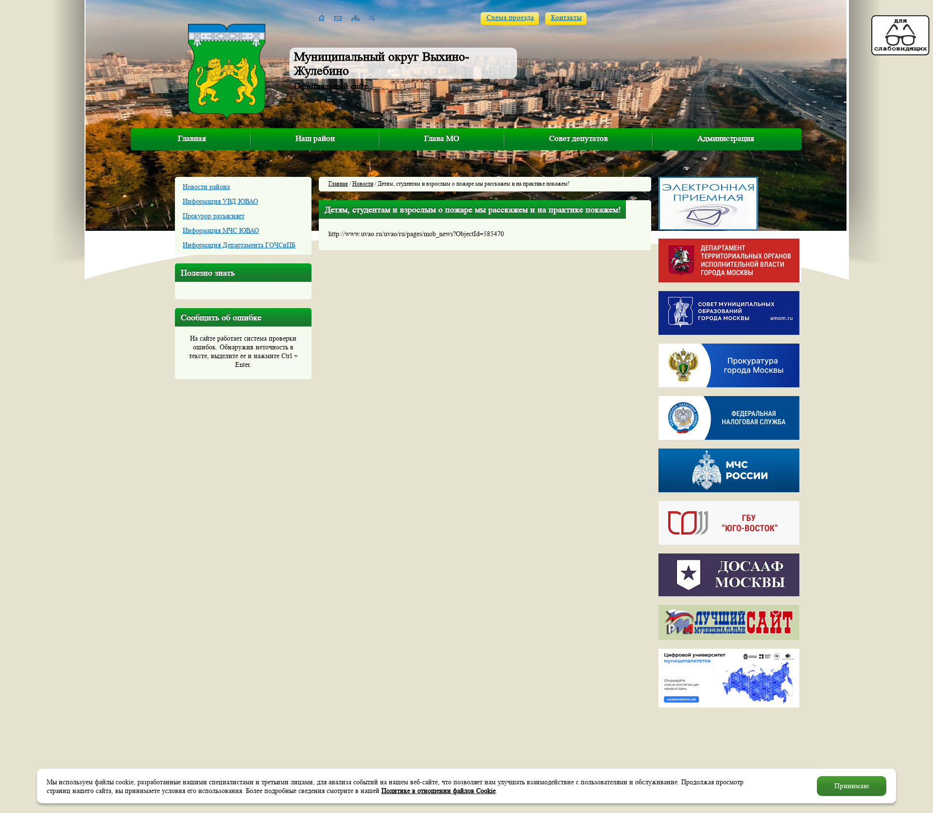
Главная (192, 138)
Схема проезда (510, 18)
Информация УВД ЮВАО (220, 201)
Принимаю (851, 786)
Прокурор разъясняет (213, 216)
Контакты (566, 18)
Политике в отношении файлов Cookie (438, 791)
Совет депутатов (578, 138)
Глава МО (441, 138)
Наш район (315, 138)
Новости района (206, 186)
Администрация (725, 138)
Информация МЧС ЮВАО (221, 230)
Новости (362, 183)
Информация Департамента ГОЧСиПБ (239, 245)
